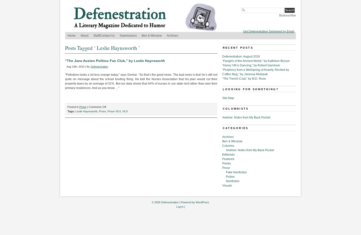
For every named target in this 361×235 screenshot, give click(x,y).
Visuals (227, 185)
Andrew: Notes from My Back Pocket (246, 117)
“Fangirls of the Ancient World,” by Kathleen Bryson (256, 61)
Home (72, 35)
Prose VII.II (114, 111)
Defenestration (99, 66)
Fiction (230, 176)
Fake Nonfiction (236, 172)
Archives (172, 35)
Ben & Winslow (152, 35)
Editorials (228, 154)
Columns (228, 145)
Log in (179, 206)
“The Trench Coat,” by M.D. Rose (244, 78)
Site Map (228, 98)
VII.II (125, 111)
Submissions (128, 35)
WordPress (202, 202)
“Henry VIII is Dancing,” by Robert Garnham (251, 65)
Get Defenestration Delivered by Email (268, 31)
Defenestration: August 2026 (241, 56)
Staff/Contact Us (104, 35)
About (84, 35)
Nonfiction (232, 181)
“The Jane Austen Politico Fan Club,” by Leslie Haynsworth (115, 61)
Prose (82, 106)
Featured (228, 159)
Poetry (226, 163)
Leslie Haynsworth (86, 111)
